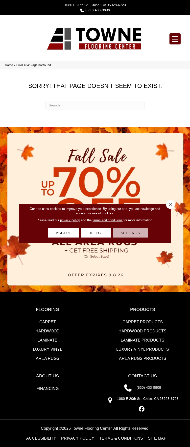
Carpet (47, 322)
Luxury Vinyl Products (142, 349)
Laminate (47, 340)
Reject (96, 233)
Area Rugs (47, 358)
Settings (130, 233)
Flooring (47, 309)
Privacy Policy (77, 438)
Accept (63, 233)
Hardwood (47, 331)
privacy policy (70, 220)
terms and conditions (107, 220)
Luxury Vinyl (47, 349)
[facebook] (141, 409)
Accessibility (41, 438)
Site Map (157, 438)
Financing (48, 388)
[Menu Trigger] (175, 38)
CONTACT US (142, 375)
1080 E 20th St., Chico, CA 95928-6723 (95, 5)
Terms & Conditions (121, 438)
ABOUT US (47, 375)
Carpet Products (142, 322)
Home (9, 65)
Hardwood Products (142, 331)
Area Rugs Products (142, 358)
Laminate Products (142, 340)
